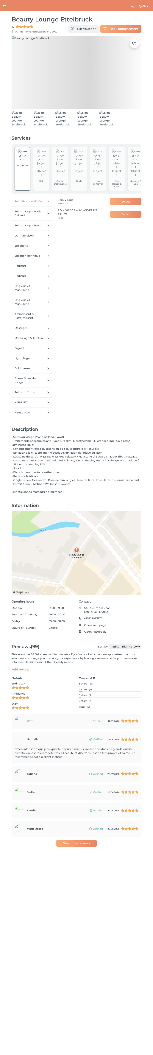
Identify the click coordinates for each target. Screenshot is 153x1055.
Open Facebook (95, 631)
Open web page (95, 625)
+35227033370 (93, 618)
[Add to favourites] (134, 43)
